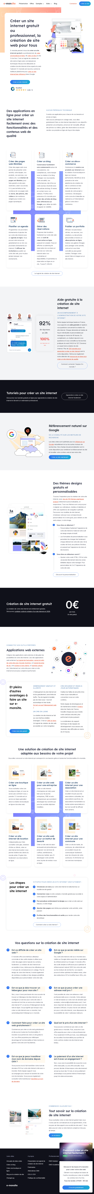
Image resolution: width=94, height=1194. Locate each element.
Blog (55, 4)
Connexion (73, 4)
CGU (29, 1174)
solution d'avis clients (21, 665)
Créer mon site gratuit (19, 731)
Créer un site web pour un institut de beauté (46, 838)
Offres (32, 4)
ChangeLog (10, 1178)
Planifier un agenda (18, 226)
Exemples (39, 4)
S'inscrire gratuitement (76, 1187)
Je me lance (56, 1135)
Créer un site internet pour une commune (74, 838)
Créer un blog (44, 161)
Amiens (80, 707)
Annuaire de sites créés (14, 1161)
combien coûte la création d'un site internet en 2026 (32, 611)
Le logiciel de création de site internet (47, 273)
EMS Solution (53, 1161)
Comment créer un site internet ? (47, 925)
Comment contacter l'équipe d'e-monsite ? (72, 365)
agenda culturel (37, 665)
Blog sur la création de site (15, 1174)
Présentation (23, 4)
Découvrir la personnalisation (66, 574)
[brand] (10, 3)
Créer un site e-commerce (72, 162)
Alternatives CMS (33, 1171)
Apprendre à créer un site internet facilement (74, 396)
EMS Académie (54, 1165)
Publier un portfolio (75, 226)
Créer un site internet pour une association (74, 785)
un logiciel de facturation (25, 660)
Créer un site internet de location (18, 837)
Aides (48, 4)
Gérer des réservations (43, 227)
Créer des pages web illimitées (17, 162)
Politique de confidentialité (36, 1178)
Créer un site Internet (20, 82)
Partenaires (31, 1167)
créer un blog (32, 56)
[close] (89, 1145)
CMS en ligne (51, 721)
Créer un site (85, 4)
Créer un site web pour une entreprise (47, 783)
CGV (34, 1174)
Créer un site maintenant (60, 457)
